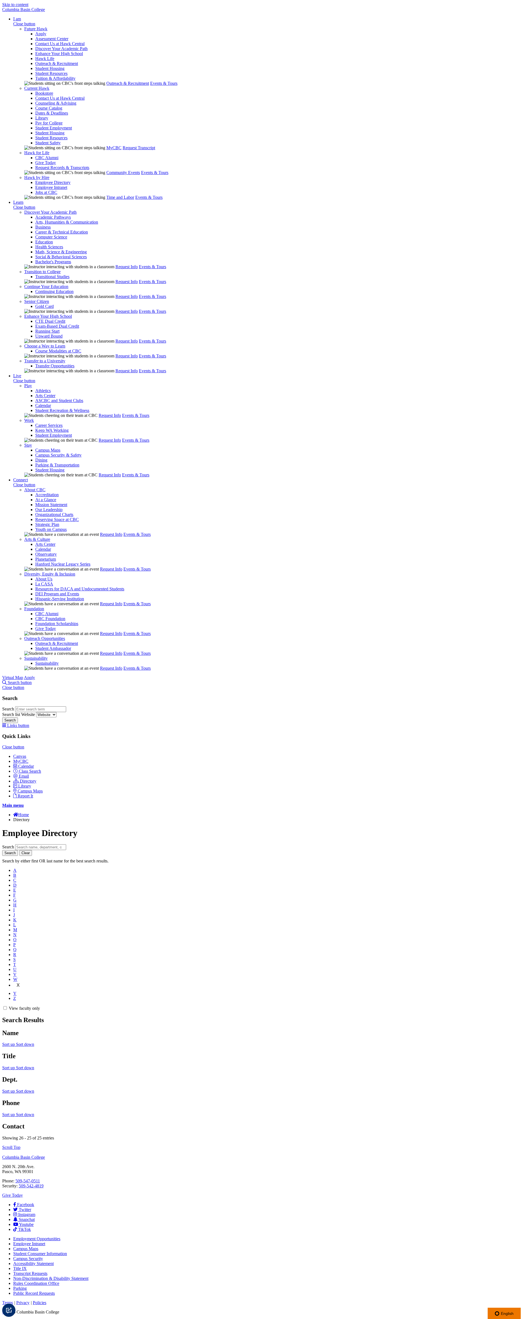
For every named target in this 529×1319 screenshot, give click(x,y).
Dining (41, 460)
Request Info (126, 266)
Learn (18, 202)
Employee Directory (53, 182)
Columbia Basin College (23, 9)
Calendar (43, 405)
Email (24, 776)
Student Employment (53, 128)
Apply (40, 33)
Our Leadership (49, 509)
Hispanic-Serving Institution (59, 598)
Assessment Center (51, 38)
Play (28, 385)
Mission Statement (51, 504)
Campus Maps (47, 450)
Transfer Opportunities (54, 365)
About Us (43, 579)
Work (29, 420)
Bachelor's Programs (53, 261)
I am (17, 19)
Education (44, 242)
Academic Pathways (53, 217)
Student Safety (48, 142)
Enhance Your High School (59, 53)
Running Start (47, 331)
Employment (36, 1238)
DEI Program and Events (57, 593)
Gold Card (44, 306)
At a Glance (45, 499)
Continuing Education (54, 291)
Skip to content (15, 4)
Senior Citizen (36, 301)
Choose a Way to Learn (44, 346)
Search (8, 709)
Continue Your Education (46, 286)
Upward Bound (49, 336)
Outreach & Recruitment (56, 63)
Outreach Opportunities (44, 638)
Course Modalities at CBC (58, 351)
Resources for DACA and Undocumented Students (79, 589)
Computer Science (51, 237)
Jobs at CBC (46, 192)
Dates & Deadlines (51, 113)
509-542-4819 (31, 1186)
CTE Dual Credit (50, 321)
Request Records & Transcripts (62, 167)
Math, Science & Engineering (61, 251)
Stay (28, 445)
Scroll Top (11, 1147)
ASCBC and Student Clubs (59, 400)
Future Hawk (35, 28)
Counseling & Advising (55, 103)
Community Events (123, 172)
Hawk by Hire (36, 177)
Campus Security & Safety (58, 455)
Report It (25, 796)
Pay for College (49, 123)
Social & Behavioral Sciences (61, 256)
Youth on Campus (51, 529)
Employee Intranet (51, 187)
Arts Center (45, 395)
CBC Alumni (46, 157)
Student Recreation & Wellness (62, 410)
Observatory (46, 554)
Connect (20, 479)
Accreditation (47, 494)
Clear (25, 853)
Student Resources (51, 73)
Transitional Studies (52, 276)
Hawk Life (44, 58)
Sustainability (36, 658)
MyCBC (114, 147)
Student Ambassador (53, 648)
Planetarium (45, 559)
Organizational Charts (54, 514)
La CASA (44, 584)
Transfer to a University (44, 361)
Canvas (19, 756)
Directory (28, 781)
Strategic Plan (47, 524)
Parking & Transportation (57, 465)
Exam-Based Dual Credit (57, 326)
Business (43, 227)
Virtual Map (12, 677)
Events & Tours (163, 83)
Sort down (25, 1044)
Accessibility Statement (33, 1263)
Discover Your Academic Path (61, 48)
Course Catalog (48, 108)
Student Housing (49, 68)
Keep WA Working (52, 430)
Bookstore (44, 93)
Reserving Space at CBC (57, 519)
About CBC (34, 489)
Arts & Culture (37, 539)
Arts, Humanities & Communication (66, 222)
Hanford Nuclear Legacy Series (62, 564)
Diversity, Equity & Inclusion (49, 574)
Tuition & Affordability (55, 78)
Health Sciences (49, 247)
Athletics (43, 390)
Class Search (30, 771)
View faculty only (24, 1008)
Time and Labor (120, 197)
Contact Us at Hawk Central (60, 43)
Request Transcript (139, 147)
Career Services (49, 425)
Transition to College (42, 271)
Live (17, 375)
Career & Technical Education (61, 232)
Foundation (34, 608)
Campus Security (28, 1258)
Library (41, 118)
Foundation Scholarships (56, 623)
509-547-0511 (27, 1181)
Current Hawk (36, 88)
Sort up (9, 1044)
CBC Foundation (50, 618)
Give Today (45, 162)
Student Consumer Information (40, 1253)
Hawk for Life (36, 152)
